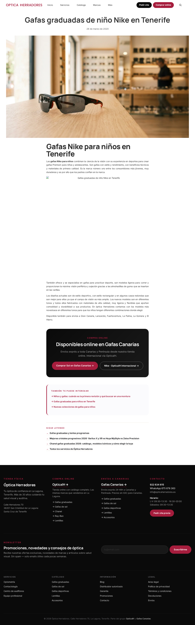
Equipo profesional (13, 595)
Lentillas (56, 595)
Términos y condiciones (159, 591)
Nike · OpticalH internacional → (121, 365)
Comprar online (163, 5)
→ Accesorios (108, 517)
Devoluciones (154, 595)
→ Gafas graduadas (62, 502)
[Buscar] (180, 5)
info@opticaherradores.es (163, 492)
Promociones (106, 595)
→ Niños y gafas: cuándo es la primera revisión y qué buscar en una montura (90, 396)
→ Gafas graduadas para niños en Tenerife (73, 401)
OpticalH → (60, 484)
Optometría (9, 582)
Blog (102, 582)
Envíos (151, 600)
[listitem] (110, 5)
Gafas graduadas (60, 582)
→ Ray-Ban (58, 516)
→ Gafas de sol (59, 506)
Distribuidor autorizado (111, 586)
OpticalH (130, 618)
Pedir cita (144, 5)
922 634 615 (157, 484)
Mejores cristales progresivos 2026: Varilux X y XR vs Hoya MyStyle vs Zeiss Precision (94, 438)
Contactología (11, 586)
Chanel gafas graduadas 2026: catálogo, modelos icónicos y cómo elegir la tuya (91, 443)
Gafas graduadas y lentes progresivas (69, 433)
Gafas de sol (58, 586)
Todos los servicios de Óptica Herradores (71, 449)
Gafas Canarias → (114, 484)
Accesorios (57, 600)
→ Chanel (57, 511)
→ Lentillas (57, 520)
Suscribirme (180, 549)
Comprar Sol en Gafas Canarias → (75, 365)
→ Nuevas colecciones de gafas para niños (73, 406)
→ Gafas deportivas (111, 508)
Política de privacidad (159, 586)
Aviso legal (153, 582)
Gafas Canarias (143, 618)
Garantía (104, 591)
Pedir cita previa (162, 513)
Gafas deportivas (60, 591)
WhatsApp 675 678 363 (162, 488)
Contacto (104, 600)
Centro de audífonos (14, 591)
